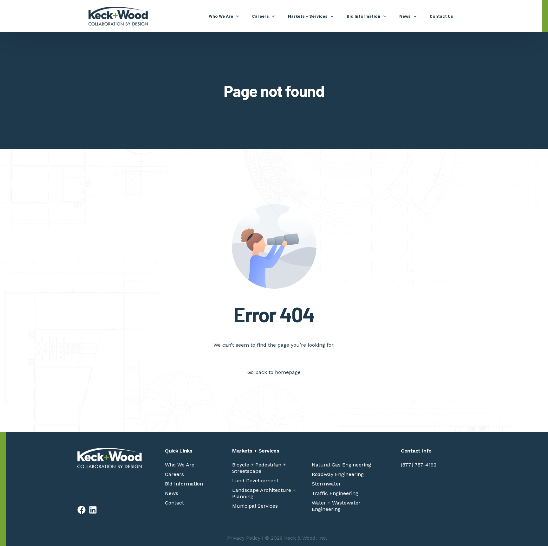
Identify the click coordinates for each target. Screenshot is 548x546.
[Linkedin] (93, 510)
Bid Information (184, 484)
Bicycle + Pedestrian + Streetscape (259, 468)
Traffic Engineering (335, 493)
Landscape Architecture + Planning (264, 493)
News (171, 493)
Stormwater (326, 484)
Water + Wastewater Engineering (336, 506)
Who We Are (179, 465)
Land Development (255, 481)
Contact (174, 503)
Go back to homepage (274, 372)
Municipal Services (255, 506)
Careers (174, 474)
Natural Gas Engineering (341, 465)
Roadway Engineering (338, 474)
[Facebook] (81, 510)
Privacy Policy (243, 538)
